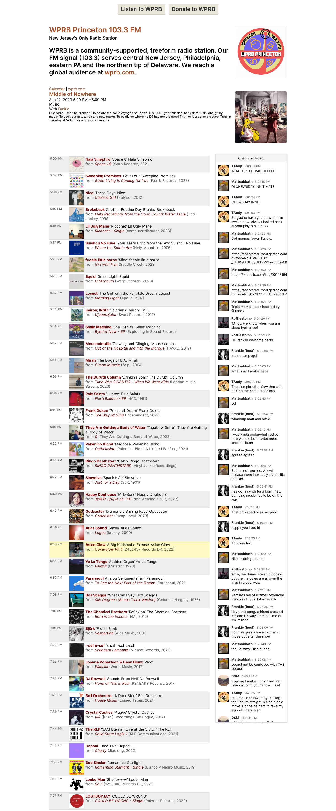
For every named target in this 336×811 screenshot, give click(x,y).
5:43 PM (56, 309)
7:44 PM (56, 728)
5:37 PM (56, 292)
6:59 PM (56, 577)
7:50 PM (56, 762)
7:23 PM (56, 661)
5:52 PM (56, 343)
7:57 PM (56, 795)
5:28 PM (56, 276)
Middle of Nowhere (72, 94)
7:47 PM (56, 745)
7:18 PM (56, 611)
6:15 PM (56, 410)
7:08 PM (56, 594)
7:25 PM (56, 678)
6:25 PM (56, 460)
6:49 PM (56, 544)
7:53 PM (56, 779)
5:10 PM (56, 209)
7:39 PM (56, 711)
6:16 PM (56, 427)
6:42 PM (56, 510)
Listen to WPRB (141, 9)
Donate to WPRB (193, 9)
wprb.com (119, 72)
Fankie (63, 108)
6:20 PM (56, 443)
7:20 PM (56, 645)
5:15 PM (56, 226)
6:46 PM (56, 527)
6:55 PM (56, 561)
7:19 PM (56, 628)
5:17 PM (56, 242)
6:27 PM (56, 477)
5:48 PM (56, 326)
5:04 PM (56, 175)
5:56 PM (56, 360)
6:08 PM (56, 393)
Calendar (57, 89)
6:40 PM (56, 494)
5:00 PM (56, 158)
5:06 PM (56, 192)
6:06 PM (56, 376)
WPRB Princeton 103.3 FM (95, 29)
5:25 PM (56, 259)
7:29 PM (56, 695)
